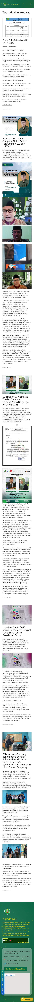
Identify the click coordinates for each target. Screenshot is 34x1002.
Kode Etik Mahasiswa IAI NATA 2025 (15, 41)
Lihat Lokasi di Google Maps (15, 969)
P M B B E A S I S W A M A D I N (2, 982)
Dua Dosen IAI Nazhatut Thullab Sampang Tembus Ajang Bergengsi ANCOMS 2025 (15, 400)
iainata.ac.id (12, 47)
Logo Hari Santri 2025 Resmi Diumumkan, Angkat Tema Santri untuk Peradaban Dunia (16, 631)
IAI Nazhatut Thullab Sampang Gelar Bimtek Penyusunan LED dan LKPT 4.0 (14, 142)
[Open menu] (31, 4)
